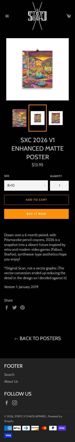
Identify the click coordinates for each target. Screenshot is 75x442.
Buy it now (36, 213)
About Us (11, 381)
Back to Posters (40, 338)
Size (6, 175)
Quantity (56, 176)
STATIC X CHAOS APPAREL (31, 416)
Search (9, 374)
